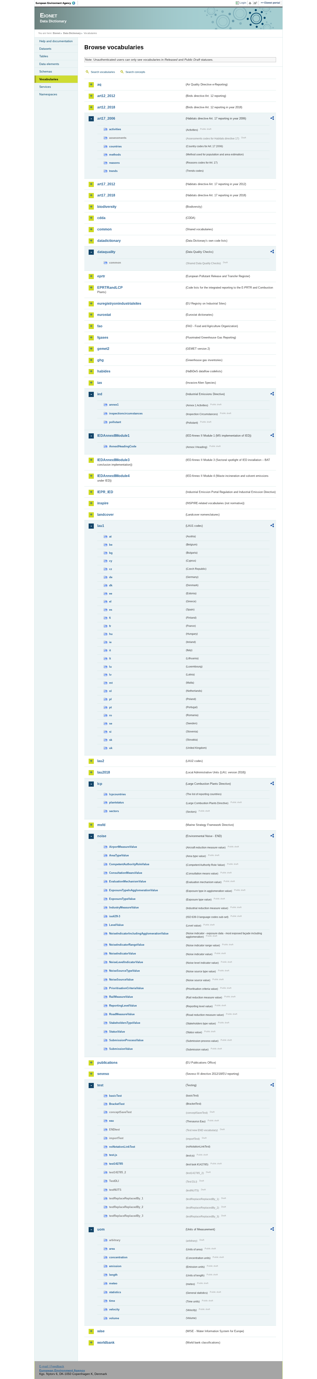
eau (111, 1120)
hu (111, 634)
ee (110, 593)
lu (110, 666)
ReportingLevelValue (123, 1005)
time (112, 1300)
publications (107, 1062)
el (110, 601)
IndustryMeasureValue (124, 907)
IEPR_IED (105, 492)
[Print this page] (250, 3)
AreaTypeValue (119, 855)
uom (101, 1229)
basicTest (115, 1095)
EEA (57, 3)
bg (111, 552)
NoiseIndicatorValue (122, 953)
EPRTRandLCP (110, 287)
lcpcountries (117, 794)
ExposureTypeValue (122, 898)
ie (110, 642)
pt (110, 707)
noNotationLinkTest (122, 1146)
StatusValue (117, 1031)
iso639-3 (114, 916)
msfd (101, 825)
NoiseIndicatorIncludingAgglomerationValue (138, 933)
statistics (115, 1292)
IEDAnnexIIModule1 (113, 435)
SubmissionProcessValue (126, 1040)
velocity (114, 1309)
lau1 (100, 526)
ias (99, 383)
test (100, 1085)
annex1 (114, 404)
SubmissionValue (121, 1048)
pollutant (115, 422)
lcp (99, 784)
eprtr (101, 276)
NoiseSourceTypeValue (124, 970)
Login (243, 3)
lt (110, 658)
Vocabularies (48, 79)
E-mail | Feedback (51, 1366)
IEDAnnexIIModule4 (113, 476)
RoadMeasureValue (122, 1014)
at (110, 536)
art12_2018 (106, 107)
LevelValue (116, 925)
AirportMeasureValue (123, 846)
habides (103, 371)
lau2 (100, 761)
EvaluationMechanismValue (127, 881)
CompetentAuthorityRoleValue (129, 864)
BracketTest (116, 1104)
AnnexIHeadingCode (122, 446)
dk (110, 585)
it (110, 650)
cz (110, 569)
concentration (118, 1257)
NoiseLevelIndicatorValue (126, 962)
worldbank (106, 1342)
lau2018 (103, 772)
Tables (43, 56)
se (110, 723)
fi (110, 617)
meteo (113, 1283)
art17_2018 (106, 195)
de (110, 577)
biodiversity (106, 206)
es (110, 609)
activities (115, 129)
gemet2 (103, 349)
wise (101, 1331)
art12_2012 (106, 96)
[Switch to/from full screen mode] (256, 3)
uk (110, 748)
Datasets (45, 48)
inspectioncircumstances (126, 413)
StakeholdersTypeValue (124, 1022)
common (104, 229)
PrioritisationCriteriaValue (126, 988)
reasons (114, 162)
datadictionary (109, 240)
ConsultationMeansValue (125, 872)
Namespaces (48, 94)
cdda (101, 218)
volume (114, 1318)
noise (101, 836)
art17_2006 (106, 118)
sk (110, 739)
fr (110, 626)
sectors (114, 811)
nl (110, 691)
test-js (113, 1155)
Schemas (45, 71)
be (110, 544)
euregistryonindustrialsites (119, 303)
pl (110, 699)
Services (45, 86)
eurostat (104, 315)
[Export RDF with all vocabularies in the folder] (272, 118)
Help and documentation (56, 41)
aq (99, 84)
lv (110, 674)
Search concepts (135, 72)
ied (99, 394)
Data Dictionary (72, 33)
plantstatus (116, 802)
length (113, 1274)
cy (110, 560)
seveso (103, 1074)
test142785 (116, 1163)
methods (115, 154)
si (110, 731)
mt (111, 682)
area (112, 1248)
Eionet (56, 33)
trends (113, 171)
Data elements (49, 64)
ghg (100, 360)
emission (115, 1266)
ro (110, 715)
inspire (102, 503)
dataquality (106, 252)
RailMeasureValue (121, 996)
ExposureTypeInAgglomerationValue (133, 890)
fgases (102, 337)
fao (99, 326)
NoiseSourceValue (121, 979)
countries (115, 146)
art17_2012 (106, 184)
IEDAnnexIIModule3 (113, 460)
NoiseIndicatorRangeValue (126, 944)
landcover (105, 514)
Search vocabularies (103, 72)
